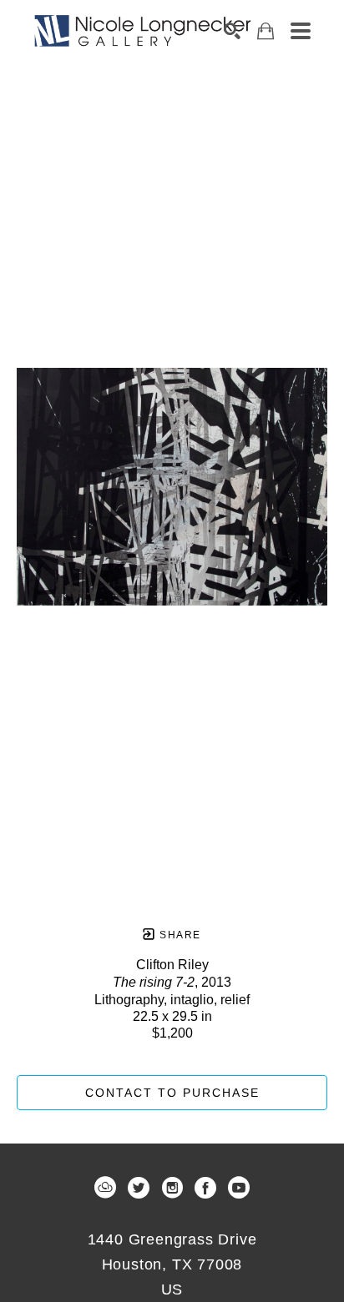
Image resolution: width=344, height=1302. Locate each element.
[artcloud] (105, 1188)
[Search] (232, 31)
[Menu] (301, 31)
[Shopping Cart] (265, 31)
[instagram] (172, 1188)
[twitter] (138, 1188)
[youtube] (239, 1188)
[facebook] (205, 1188)
